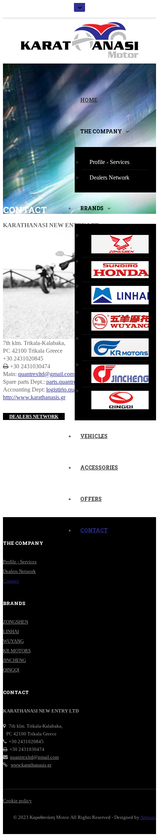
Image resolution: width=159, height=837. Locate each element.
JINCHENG (14, 660)
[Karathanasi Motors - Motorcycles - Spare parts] (79, 39)
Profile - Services (20, 561)
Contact (11, 581)
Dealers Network (19, 571)
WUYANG (13, 641)
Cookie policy (17, 800)
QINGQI (11, 670)
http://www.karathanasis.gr (34, 397)
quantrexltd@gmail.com (46, 374)
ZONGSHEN (15, 622)
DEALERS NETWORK (33, 416)
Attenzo (148, 817)
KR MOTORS (17, 650)
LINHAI (11, 631)
